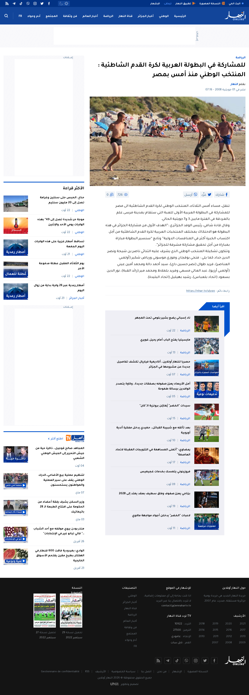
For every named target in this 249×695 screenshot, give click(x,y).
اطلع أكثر (57, 438)
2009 (242, 642)
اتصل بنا (146, 671)
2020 (228, 624)
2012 (229, 636)
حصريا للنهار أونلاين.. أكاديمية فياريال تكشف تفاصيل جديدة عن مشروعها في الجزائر (153, 365)
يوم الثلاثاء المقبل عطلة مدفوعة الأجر (61, 266)
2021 (242, 624)
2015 (215, 630)
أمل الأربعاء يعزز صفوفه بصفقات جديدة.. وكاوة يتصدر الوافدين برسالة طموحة (153, 386)
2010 (202, 636)
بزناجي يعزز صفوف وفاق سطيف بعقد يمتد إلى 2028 (154, 493)
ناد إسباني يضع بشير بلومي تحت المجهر (162, 318)
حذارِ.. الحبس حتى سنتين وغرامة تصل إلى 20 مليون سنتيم (62, 200)
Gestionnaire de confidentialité (60, 671)
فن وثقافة (70, 16)
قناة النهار (125, 16)
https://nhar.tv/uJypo (200, 291)
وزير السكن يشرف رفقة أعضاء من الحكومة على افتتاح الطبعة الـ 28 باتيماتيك (61, 507)
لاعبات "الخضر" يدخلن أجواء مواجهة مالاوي (161, 515)
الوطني (164, 16)
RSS (87, 671)
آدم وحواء (33, 16)
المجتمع (52, 16)
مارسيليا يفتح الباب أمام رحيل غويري (165, 340)
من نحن (162, 671)
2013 (242, 636)
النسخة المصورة (198, 671)
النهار (234, 84)
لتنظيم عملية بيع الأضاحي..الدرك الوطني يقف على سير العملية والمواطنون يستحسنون (61, 480)
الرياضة (108, 16)
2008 (228, 642)
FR (20, 16)
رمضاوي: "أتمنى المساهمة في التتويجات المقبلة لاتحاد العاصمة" (152, 452)
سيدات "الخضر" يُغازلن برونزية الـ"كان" (164, 406)
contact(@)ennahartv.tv (176, 605)
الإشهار (177, 671)
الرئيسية (180, 16)
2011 (215, 636)
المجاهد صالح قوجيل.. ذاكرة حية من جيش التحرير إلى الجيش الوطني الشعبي (59, 453)
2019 (215, 624)
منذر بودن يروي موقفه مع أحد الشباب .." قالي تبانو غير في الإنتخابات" (58, 531)
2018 (202, 624)
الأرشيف (100, 671)
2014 (202, 630)
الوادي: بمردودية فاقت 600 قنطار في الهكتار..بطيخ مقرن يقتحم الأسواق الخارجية (59, 555)
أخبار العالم (90, 16)
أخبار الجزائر (145, 16)
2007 (215, 642)
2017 (242, 630)
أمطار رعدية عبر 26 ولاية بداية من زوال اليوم (59, 288)
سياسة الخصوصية (123, 671)
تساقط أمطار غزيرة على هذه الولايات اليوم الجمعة (59, 244)
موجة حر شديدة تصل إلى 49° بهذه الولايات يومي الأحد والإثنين (60, 222)
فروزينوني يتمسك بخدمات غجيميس (165, 471)
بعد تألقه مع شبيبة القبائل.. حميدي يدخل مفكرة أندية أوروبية (153, 430)
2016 (229, 630)
